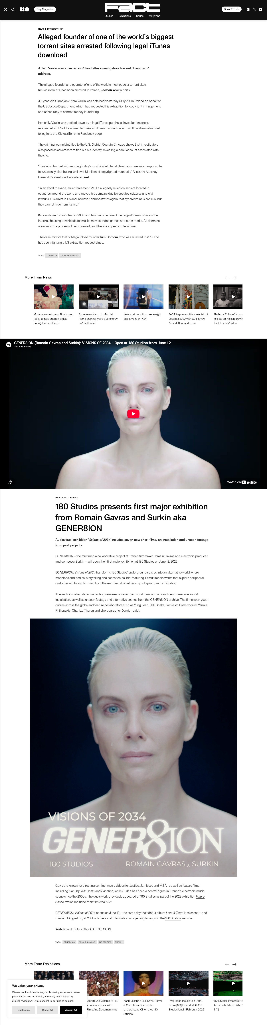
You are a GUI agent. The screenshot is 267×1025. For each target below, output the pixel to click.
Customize (24, 1009)
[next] (234, 277)
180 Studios (173, 918)
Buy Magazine (45, 9)
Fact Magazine (132, 7)
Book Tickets (231, 9)
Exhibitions (124, 15)
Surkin (118, 942)
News (41, 28)
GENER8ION (69, 942)
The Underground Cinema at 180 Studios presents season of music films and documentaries (98, 1005)
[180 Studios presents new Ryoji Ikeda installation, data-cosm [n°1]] (233, 983)
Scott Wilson (56, 28)
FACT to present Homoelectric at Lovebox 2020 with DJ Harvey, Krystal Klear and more (188, 318)
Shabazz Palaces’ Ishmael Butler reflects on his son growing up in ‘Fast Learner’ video (233, 318)
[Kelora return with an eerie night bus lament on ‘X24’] (143, 296)
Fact (75, 497)
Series (139, 15)
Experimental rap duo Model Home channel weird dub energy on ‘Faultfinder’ (98, 318)
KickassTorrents (70, 255)
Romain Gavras (87, 942)
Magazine (154, 15)
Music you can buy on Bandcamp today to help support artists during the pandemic (53, 318)
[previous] (227, 277)
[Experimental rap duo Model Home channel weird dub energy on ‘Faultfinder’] (99, 296)
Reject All (47, 1009)
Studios (109, 15)
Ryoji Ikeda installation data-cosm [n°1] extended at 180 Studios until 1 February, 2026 (186, 1005)
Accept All (71, 1009)
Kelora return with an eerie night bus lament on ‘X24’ (142, 316)
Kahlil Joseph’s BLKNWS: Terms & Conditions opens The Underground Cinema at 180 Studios (143, 1007)
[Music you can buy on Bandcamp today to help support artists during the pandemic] (54, 296)
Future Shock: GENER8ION (92, 929)
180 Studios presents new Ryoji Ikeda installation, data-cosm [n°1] (232, 1005)
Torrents (51, 255)
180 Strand (24, 9)
